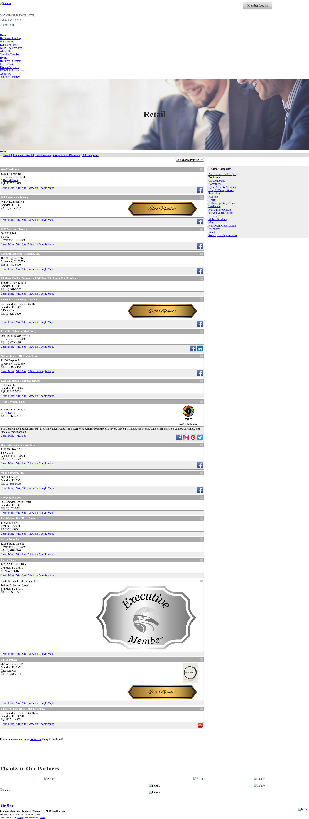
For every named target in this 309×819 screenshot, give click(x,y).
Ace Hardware (10, 169)
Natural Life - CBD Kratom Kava (19, 356)
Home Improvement (219, 209)
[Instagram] (8, 805)
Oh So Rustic (9, 659)
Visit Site (21, 187)
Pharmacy (214, 228)
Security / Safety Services (222, 235)
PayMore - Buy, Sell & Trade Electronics (23, 708)
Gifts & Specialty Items (221, 203)
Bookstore (214, 177)
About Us (5, 51)
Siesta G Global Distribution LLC (19, 581)
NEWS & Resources (11, 47)
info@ (20, 818)
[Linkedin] (4, 805)
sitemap (42, 818)
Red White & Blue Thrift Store (18, 518)
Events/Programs (9, 44)
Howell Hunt (10, 180)
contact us (35, 739)
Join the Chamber (10, 54)
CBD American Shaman (14, 229)
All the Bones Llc (10, 539)
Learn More (7, 187)
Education (214, 193)
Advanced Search (23, 155)
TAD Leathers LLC (13, 401)
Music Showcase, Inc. (12, 473)
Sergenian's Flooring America (19, 299)
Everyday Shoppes (11, 497)
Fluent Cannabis (10, 560)
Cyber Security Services (222, 187)
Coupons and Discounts (66, 155)
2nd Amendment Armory (14, 197)
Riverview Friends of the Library (19, 331)
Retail (211, 232)
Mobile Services (217, 219)
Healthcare (214, 206)
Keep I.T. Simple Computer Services (20, 380)
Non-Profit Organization (222, 225)
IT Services (214, 215)
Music (211, 222)
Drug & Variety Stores (221, 190)
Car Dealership (216, 180)
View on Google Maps (41, 187)
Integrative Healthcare (220, 212)
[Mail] (11, 805)
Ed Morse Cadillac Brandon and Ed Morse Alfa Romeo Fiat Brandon (38, 278)
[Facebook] (1, 805)
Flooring (213, 196)
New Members (43, 155)
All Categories (90, 155)
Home (3, 35)
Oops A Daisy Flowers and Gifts (18, 445)
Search (7, 155)
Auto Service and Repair (222, 174)
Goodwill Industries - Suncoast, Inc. (20, 253)
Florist (211, 199)
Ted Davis (9, 412)
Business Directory (10, 38)
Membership (7, 41)
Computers (214, 183)
